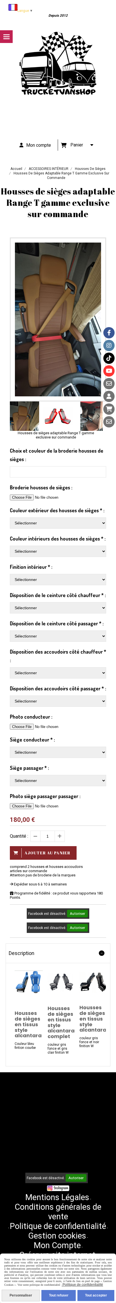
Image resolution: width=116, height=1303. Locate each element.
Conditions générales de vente (58, 1211)
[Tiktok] (109, 358)
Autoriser (77, 913)
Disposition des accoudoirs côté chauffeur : (58, 656)
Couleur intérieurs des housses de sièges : (58, 538)
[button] (98, 416)
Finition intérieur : (31, 567)
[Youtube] (109, 371)
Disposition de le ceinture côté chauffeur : (58, 595)
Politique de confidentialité (58, 1226)
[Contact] (109, 383)
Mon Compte (57, 1245)
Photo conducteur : (31, 717)
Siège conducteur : (32, 739)
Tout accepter (96, 1295)
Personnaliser (21, 1295)
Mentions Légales (57, 1197)
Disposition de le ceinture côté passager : (57, 623)
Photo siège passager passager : (45, 796)
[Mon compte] (109, 396)
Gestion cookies (57, 1236)
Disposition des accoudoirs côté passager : (58, 688)
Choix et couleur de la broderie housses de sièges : (56, 455)
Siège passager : (29, 768)
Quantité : (19, 836)
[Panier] (109, 409)
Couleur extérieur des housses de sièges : (57, 510)
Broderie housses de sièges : (41, 487)
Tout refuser (58, 1295)
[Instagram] (109, 345)
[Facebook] (109, 332)
